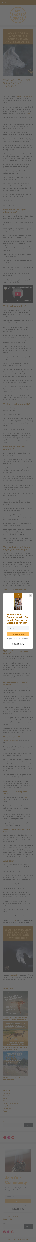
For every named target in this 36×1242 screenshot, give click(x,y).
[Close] (30, 595)
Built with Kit (18, 643)
